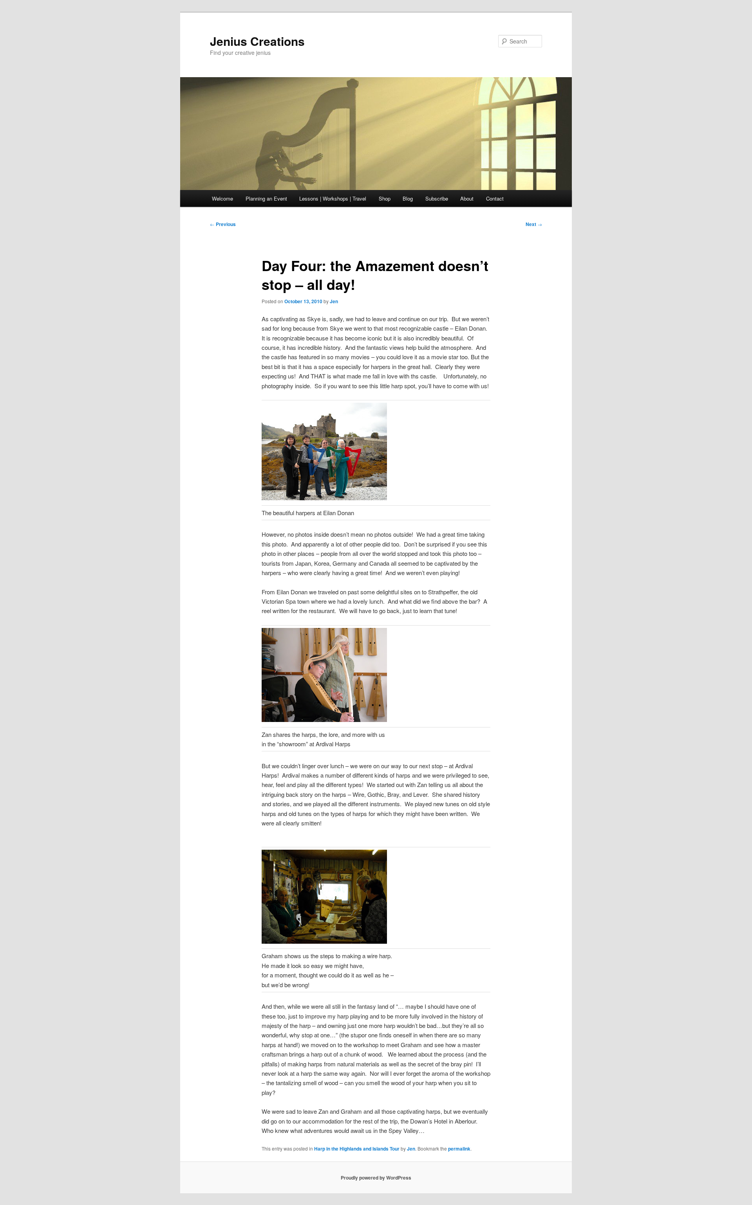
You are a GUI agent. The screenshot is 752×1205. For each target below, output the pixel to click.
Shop (384, 198)
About (467, 198)
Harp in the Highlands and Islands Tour (357, 1148)
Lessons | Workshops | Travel (332, 198)
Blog (408, 198)
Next (534, 224)
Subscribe (436, 198)
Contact (495, 198)
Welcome (222, 198)
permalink (459, 1148)
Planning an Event (266, 198)
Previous (223, 224)
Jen (334, 301)
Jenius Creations (257, 41)
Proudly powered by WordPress (376, 1177)
